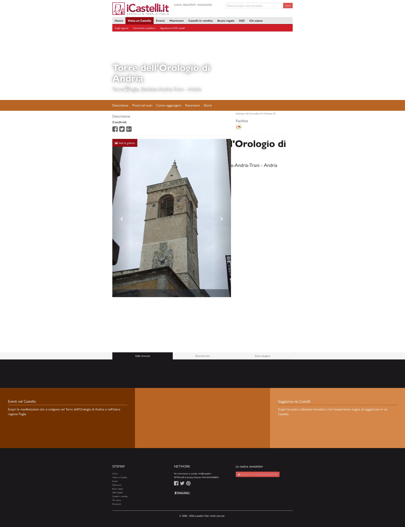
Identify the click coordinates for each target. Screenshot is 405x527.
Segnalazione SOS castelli (172, 28)
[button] (121, 218)
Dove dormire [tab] (202, 356)
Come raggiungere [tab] (168, 105)
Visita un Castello (139, 20)
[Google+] (129, 130)
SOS (242, 20)
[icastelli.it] (140, 9)
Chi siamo (256, 20)
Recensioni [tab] (192, 105)
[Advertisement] (171, 325)
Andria (194, 89)
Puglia (133, 89)
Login (178, 4)
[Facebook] (115, 130)
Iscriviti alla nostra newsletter (258, 474)
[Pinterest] (188, 484)
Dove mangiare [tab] (262, 356)
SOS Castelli (117, 492)
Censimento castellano (144, 28)
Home (119, 20)
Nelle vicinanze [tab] (142, 356)
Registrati (189, 4)
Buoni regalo (225, 20)
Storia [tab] (208, 105)
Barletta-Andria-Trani (162, 89)
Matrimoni (176, 20)
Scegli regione (121, 28)
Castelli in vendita (200, 20)
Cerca (288, 5)
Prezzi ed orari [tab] (142, 105)
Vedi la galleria (126, 143)
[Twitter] (122, 130)
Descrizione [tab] (120, 105)
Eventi (160, 20)
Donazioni (204, 4)
